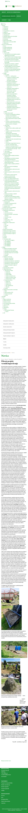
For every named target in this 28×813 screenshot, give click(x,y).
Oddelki (2, 790)
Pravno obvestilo (24, 808)
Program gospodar (5, 788)
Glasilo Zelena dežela (5, 801)
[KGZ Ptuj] (7, 1)
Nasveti (6, 359)
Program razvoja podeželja (6, 782)
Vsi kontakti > (4, 776)
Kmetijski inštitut (4, 799)
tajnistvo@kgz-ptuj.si (18, 6)
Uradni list (3, 803)
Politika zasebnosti (11, 810)
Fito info (3, 795)
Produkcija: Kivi (18, 810)
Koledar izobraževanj (5, 784)
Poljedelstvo (11, 359)
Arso (2, 797)
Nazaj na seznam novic (6, 760)
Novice (2, 359)
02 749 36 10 (9, 6)
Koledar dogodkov (5, 786)
